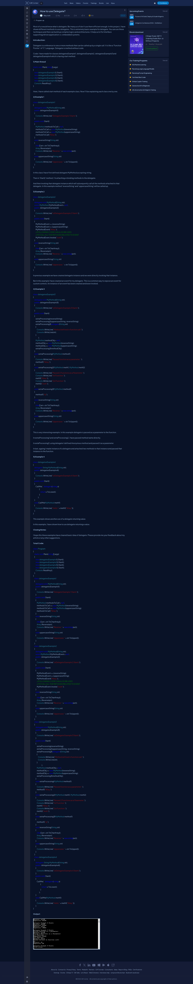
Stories (62, 973)
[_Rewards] (27, 38)
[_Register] (27, 977)
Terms (79, 969)
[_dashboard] (27, 16)
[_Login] (27, 981)
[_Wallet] (27, 19)
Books (101, 3)
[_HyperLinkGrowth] (26, 45)
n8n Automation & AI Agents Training (144, 90)
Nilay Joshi (47, 15)
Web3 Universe (94, 973)
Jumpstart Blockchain (118, 973)
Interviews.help (105, 973)
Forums (85, 3)
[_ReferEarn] (27, 34)
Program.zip (40, 20)
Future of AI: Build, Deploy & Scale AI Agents (149, 16)
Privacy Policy (71, 969)
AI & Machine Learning (139, 65)
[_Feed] (27, 12)
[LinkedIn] (89, 965)
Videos (78, 3)
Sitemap (56, 973)
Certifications (137, 969)
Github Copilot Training (139, 81)
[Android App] (103, 965)
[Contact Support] (113, 965)
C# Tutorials (99, 969)
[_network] (27, 30)
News (71, 3)
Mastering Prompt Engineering (142, 73)
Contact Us (62, 969)
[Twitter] (84, 965)
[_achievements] (27, 27)
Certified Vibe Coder (139, 77)
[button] (82, 15)
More (113, 3)
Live (107, 3)
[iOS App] (108, 965)
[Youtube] (94, 965)
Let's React (84, 973)
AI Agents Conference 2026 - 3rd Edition (148, 23)
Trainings (94, 3)
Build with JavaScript (132, 973)
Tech (65, 3)
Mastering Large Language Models (143, 69)
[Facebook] (80, 965)
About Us (54, 969)
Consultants (109, 969)
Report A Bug (123, 969)
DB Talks (77, 973)
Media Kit (85, 969)
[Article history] (57, 15)
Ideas (116, 969)
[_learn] (27, 23)
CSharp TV (69, 973)
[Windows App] (99, 965)
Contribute (163, 3)
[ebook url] (137, 53)
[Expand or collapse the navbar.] (27, 8)
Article (123, 15)
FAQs (130, 969)
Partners (91, 969)
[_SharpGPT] (27, 41)
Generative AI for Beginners (141, 86)
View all (165, 11)
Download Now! (151, 48)
